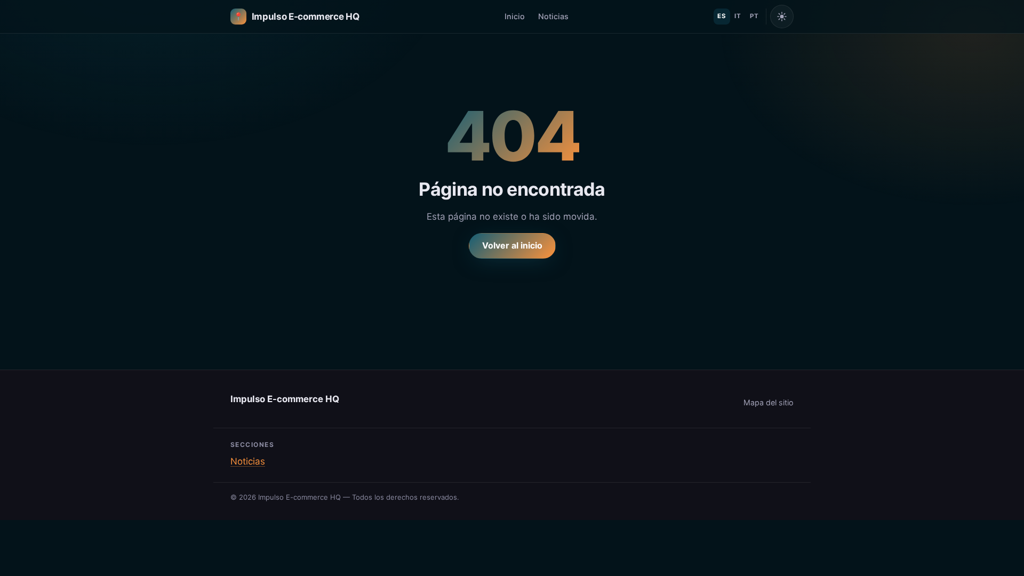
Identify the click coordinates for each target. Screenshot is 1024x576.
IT (737, 16)
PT (754, 16)
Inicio (515, 16)
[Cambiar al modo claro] (782, 16)
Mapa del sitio (768, 402)
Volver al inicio (512, 245)
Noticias (553, 16)
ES (721, 16)
